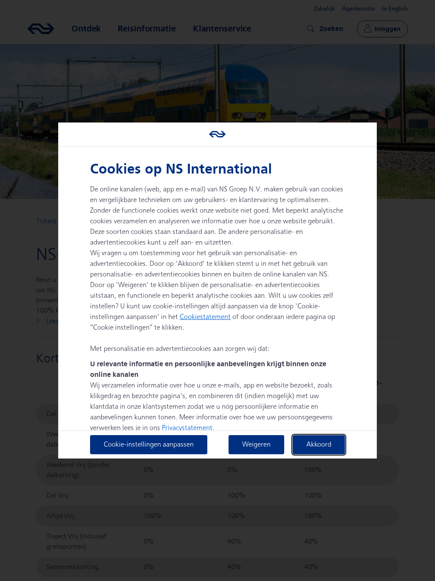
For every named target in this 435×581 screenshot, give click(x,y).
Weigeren (256, 444)
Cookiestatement (205, 317)
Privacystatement (187, 428)
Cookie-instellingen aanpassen (149, 444)
